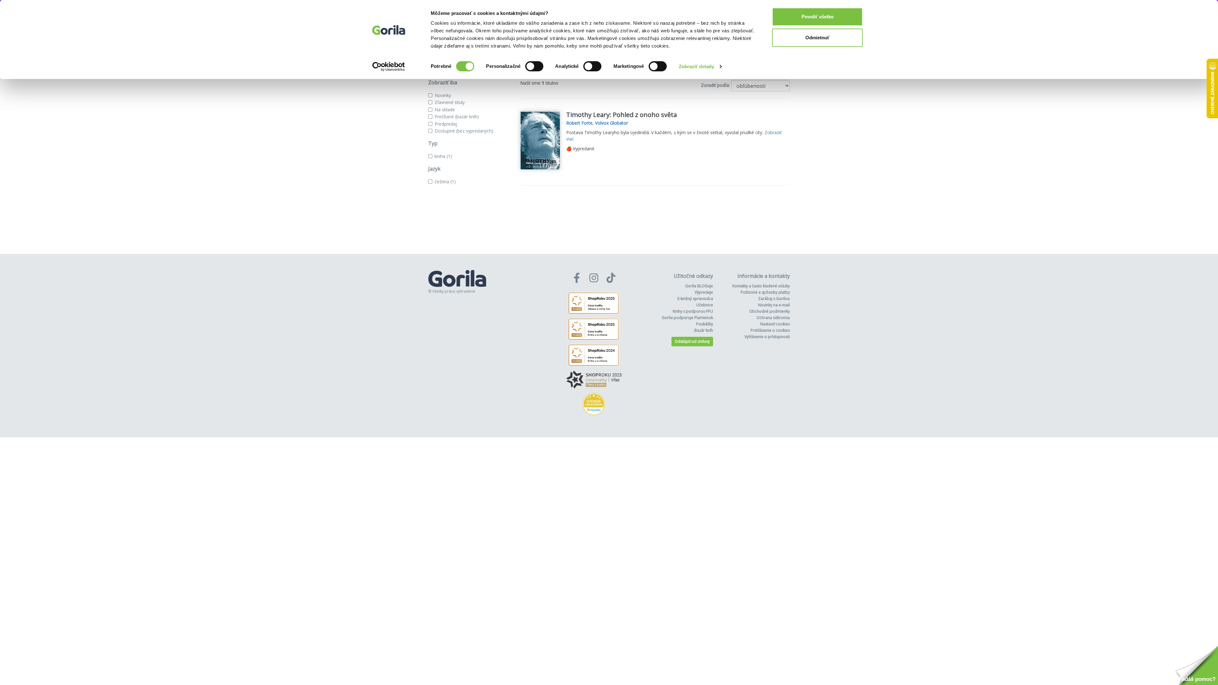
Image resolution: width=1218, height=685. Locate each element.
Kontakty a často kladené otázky (761, 286)
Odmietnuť (817, 37)
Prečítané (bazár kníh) (457, 117)
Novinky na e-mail (774, 305)
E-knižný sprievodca (695, 298)
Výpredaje (704, 292)
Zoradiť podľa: (715, 85)
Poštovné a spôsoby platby (765, 292)
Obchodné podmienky (769, 311)
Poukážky (704, 324)
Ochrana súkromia (773, 317)
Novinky (443, 95)
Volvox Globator (611, 123)
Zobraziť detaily (696, 66)
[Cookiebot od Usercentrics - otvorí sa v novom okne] (388, 66)
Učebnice (704, 305)
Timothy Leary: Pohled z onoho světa (621, 114)
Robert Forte (579, 123)
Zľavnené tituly (450, 102)
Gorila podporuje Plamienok (687, 317)
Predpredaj (446, 124)
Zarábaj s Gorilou (774, 298)
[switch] (534, 66)
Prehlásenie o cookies (770, 330)
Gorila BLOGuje (699, 286)
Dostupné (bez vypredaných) (464, 131)
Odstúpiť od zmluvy (692, 341)
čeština (445, 182)
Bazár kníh (703, 330)
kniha (443, 156)
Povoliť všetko (818, 16)
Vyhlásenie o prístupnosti (767, 336)
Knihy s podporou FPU (693, 311)
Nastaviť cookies (775, 324)
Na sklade (445, 110)
